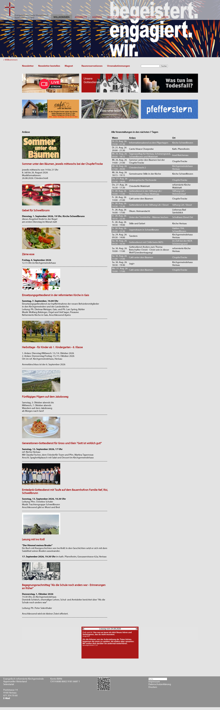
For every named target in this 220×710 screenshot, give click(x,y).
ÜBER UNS (134, 17)
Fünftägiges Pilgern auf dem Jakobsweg (45, 396)
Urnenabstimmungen (118, 65)
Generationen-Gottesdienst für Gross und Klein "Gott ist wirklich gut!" (62, 443)
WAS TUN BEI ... (115, 17)
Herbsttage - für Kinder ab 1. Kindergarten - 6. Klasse (52, 347)
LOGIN (164, 17)
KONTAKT (150, 17)
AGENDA (97, 17)
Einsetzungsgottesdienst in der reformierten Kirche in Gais (55, 295)
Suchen (164, 66)
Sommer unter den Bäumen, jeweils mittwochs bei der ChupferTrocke (62, 164)
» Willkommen (11, 59)
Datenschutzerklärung (159, 684)
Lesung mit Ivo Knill (33, 539)
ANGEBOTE (81, 17)
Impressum (154, 681)
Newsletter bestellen (49, 65)
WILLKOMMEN (61, 17)
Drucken (152, 687)
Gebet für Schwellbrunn (36, 210)
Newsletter (28, 65)
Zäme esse (28, 254)
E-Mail (6, 698)
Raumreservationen (91, 65)
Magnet (69, 65)
